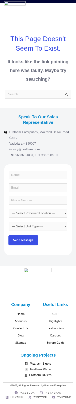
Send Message (23, 240)
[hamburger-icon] (67, 14)
